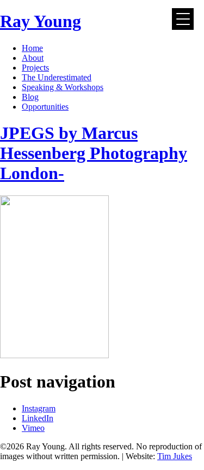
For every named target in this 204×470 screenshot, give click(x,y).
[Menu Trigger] (183, 19)
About (33, 57)
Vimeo (33, 428)
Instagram (38, 408)
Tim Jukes (174, 456)
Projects (35, 67)
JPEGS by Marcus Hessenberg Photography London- (93, 153)
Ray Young (40, 21)
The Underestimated (56, 77)
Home (32, 48)
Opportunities (45, 106)
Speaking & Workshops (62, 87)
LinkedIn (37, 418)
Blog (30, 96)
